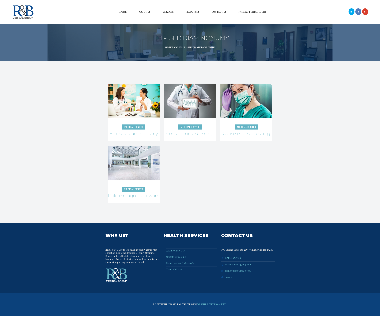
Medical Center (133, 127)
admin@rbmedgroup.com (238, 270)
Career (228, 277)
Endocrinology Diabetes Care (181, 263)
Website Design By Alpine (211, 304)
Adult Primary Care (176, 250)
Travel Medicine (174, 269)
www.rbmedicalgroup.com (238, 264)
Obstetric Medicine (176, 256)
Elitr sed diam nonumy (133, 133)
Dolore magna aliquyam (134, 195)
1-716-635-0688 (233, 258)
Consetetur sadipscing (190, 133)
